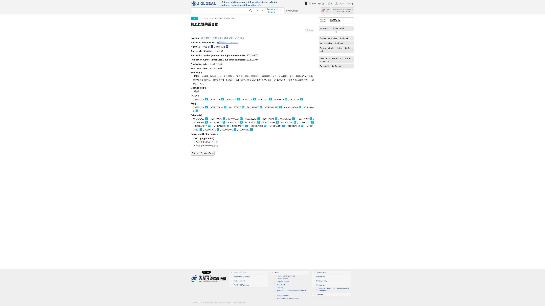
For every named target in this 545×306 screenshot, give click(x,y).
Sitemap (319, 294)
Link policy (320, 277)
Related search (283, 282)
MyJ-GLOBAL (282, 285)
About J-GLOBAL (240, 273)
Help (314, 3)
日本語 (321, 3)
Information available (241, 277)
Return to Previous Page (203, 153)
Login (341, 3)
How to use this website (286, 276)
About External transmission (288, 298)
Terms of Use (321, 273)
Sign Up (349, 3)
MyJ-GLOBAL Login (241, 285)
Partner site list (239, 281)
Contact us (320, 285)
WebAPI (280, 288)
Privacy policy (321, 281)
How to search (282, 279)
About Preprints (283, 296)
